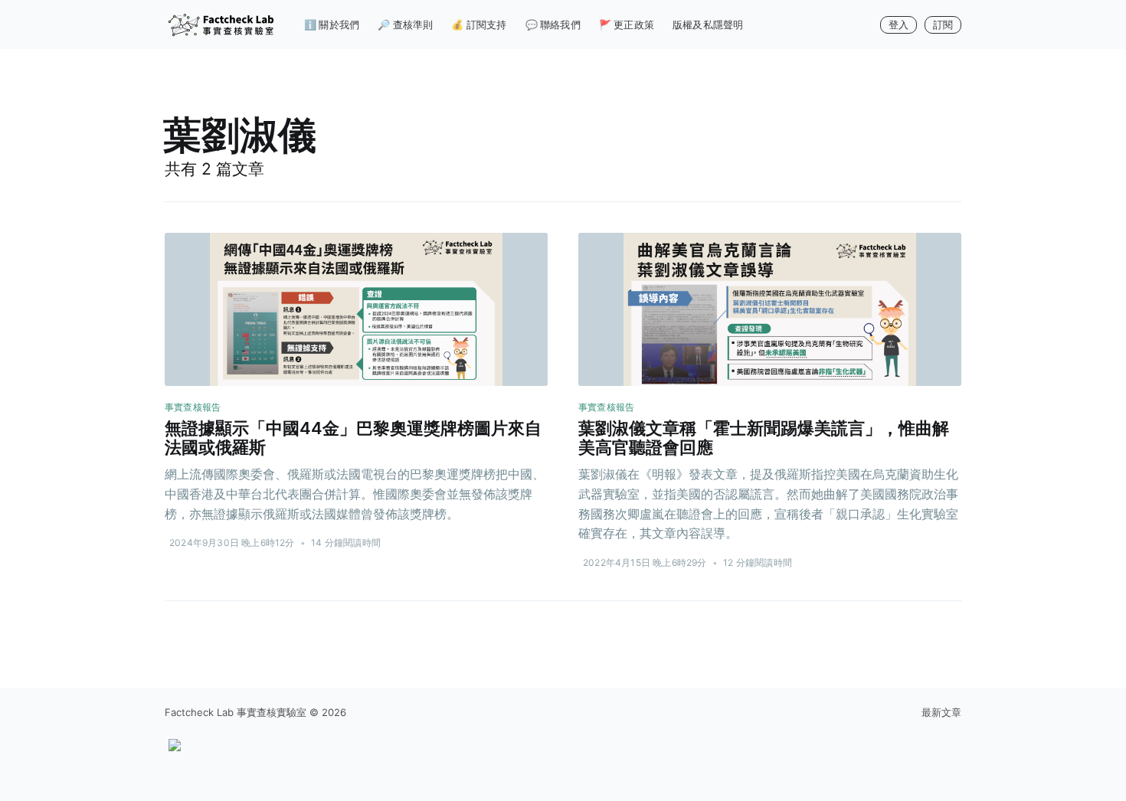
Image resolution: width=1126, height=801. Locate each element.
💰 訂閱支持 (478, 24)
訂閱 (943, 24)
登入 (898, 24)
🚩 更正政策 (626, 24)
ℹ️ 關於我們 (331, 24)
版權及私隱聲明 (708, 24)
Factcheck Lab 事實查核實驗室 (235, 712)
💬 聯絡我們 (553, 24)
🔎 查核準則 (405, 24)
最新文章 (941, 712)
